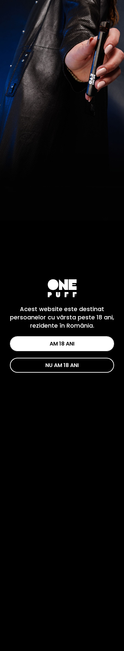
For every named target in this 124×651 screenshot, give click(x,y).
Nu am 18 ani (62, 365)
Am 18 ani (62, 344)
